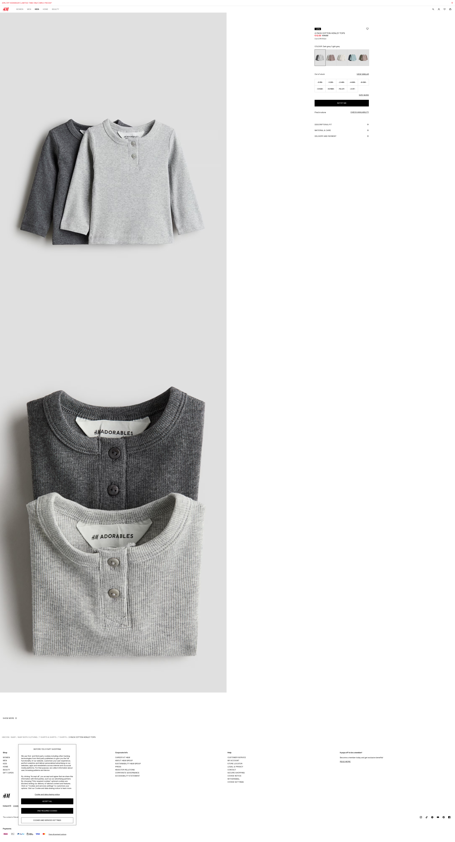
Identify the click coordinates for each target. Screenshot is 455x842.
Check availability (359, 112)
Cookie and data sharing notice (47, 794)
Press (118, 767)
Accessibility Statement (127, 776)
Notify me (341, 103)
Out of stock (320, 74)
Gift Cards (8, 773)
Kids (37, 9)
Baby (13, 737)
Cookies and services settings (47, 820)
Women (19, 9)
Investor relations (125, 770)
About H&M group (124, 760)
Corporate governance (127, 773)
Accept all (47, 801)
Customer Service (237, 757)
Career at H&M (122, 757)
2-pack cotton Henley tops (82, 737)
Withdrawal (234, 779)
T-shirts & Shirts (47, 737)
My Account (233, 760)
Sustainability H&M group (128, 764)
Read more (345, 762)
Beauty (55, 9)
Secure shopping (236, 773)
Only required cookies (47, 811)
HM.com (5, 737)
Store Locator (235, 764)
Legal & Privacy (235, 767)
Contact (232, 770)
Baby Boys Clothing (27, 737)
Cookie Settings (236, 782)
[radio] (320, 57)
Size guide (364, 95)
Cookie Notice (234, 776)
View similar (363, 74)
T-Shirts (62, 737)
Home (45, 9)
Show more (8, 718)
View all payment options (57, 834)
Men (29, 9)
